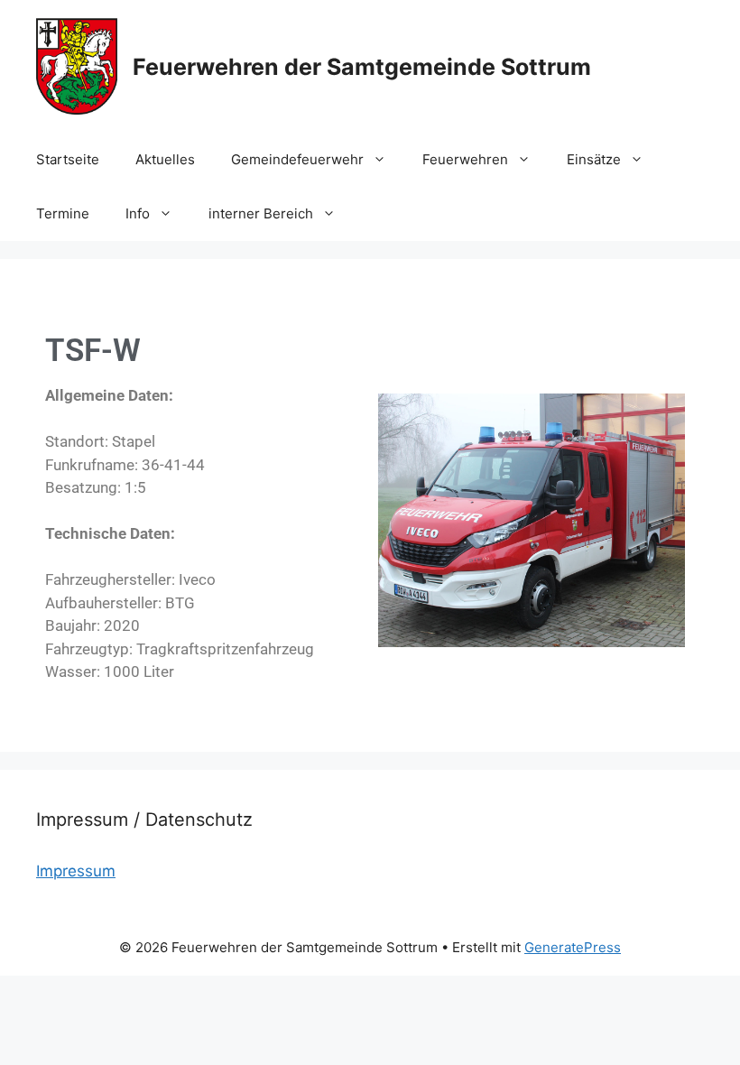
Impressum (76, 871)
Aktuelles (165, 159)
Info (137, 213)
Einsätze (594, 159)
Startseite (67, 159)
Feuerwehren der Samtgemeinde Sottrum (362, 66)
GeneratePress (572, 947)
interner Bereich (260, 213)
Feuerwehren (465, 159)
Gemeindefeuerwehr (297, 159)
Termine (62, 213)
